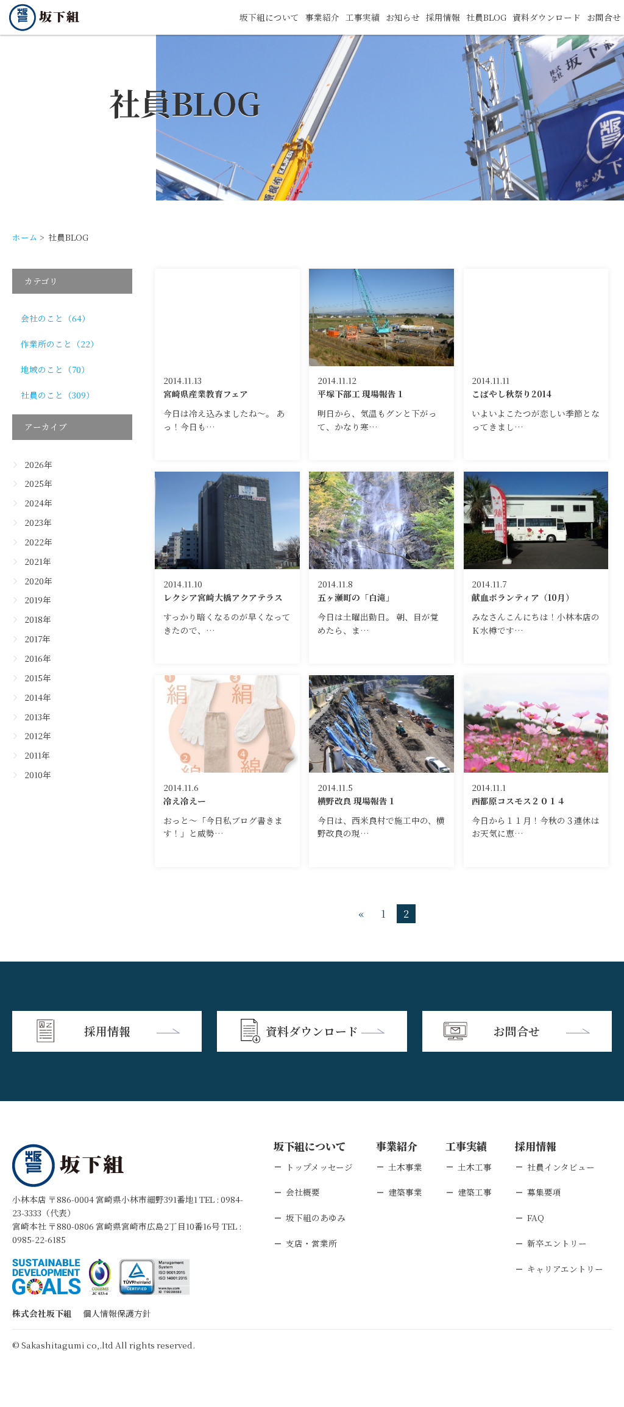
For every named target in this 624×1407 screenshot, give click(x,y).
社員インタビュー (561, 1167)
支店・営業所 (311, 1243)
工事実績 (363, 17)
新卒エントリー (557, 1243)
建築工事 (475, 1192)
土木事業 (405, 1167)
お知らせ (403, 17)
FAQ (535, 1217)
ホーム (25, 237)
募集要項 (544, 1192)
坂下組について (269, 17)
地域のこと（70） (55, 369)
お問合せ (604, 17)
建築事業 (405, 1192)
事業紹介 (322, 17)
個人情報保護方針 (117, 1313)
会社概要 (303, 1192)
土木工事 (475, 1167)
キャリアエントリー (565, 1269)
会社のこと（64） (55, 318)
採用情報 (443, 17)
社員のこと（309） (57, 395)
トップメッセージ (319, 1167)
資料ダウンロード (546, 17)
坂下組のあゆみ (316, 1217)
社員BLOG (486, 17)
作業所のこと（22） (60, 344)
